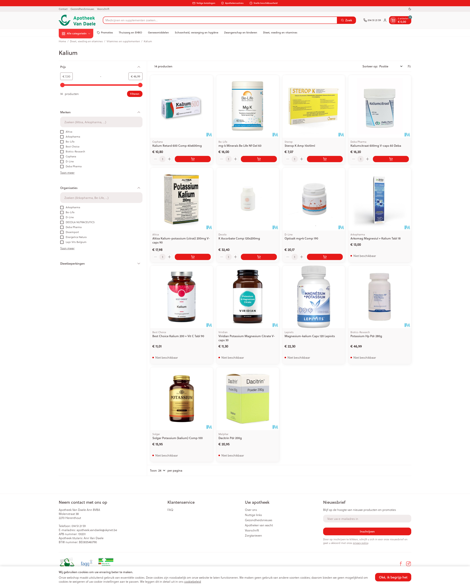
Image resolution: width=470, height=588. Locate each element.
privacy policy (360, 543)
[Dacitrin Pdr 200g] (247, 398)
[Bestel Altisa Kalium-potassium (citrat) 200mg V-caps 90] (193, 257)
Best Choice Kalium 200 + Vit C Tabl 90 (178, 336)
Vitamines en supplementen (123, 41)
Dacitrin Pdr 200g (230, 438)
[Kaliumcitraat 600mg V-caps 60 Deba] (379, 106)
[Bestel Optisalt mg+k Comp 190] (325, 257)
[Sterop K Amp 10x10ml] (313, 106)
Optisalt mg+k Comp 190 (301, 238)
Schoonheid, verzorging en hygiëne (196, 32)
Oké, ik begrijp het (393, 577)
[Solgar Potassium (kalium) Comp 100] (181, 398)
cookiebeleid (192, 581)
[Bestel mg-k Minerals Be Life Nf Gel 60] (259, 159)
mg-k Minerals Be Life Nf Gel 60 (239, 145)
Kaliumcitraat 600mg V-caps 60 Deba (375, 145)
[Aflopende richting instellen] (409, 66)
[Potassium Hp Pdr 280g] (379, 297)
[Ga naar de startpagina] (77, 20)
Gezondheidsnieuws (82, 9)
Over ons (251, 510)
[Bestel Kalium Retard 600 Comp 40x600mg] (193, 159)
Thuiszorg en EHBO (130, 32)
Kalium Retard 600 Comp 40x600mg (177, 145)
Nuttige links (253, 515)
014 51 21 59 (79, 526)
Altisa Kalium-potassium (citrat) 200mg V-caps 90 (181, 240)
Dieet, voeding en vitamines (280, 32)
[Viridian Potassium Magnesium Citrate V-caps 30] (247, 297)
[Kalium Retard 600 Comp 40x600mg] (181, 106)
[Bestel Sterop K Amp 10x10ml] (325, 159)
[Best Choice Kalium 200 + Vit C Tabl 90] (181, 297)
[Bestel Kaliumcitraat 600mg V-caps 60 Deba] (391, 159)
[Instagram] (408, 564)
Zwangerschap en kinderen (240, 32)
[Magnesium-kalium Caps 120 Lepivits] (313, 297)
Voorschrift (103, 9)
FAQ (170, 510)
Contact (63, 9)
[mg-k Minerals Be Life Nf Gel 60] (247, 106)
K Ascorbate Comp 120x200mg (239, 238)
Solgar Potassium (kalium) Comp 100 (177, 438)
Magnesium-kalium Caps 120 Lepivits (310, 336)
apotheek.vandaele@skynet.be (97, 530)
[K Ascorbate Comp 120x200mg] (247, 199)
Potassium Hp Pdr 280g (366, 336)
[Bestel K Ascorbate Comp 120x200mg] (259, 257)
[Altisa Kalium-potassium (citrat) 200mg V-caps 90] (181, 199)
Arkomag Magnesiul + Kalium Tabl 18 (375, 238)
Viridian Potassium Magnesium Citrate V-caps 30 (246, 338)
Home (62, 41)
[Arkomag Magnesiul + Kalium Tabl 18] (379, 199)
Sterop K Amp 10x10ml (300, 145)
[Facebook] (401, 564)
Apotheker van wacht (259, 525)
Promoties (107, 32)
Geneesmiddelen (158, 32)
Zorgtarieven (253, 535)
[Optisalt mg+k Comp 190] (313, 199)
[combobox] (220, 20)
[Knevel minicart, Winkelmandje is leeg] (393, 20)
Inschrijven (367, 531)
